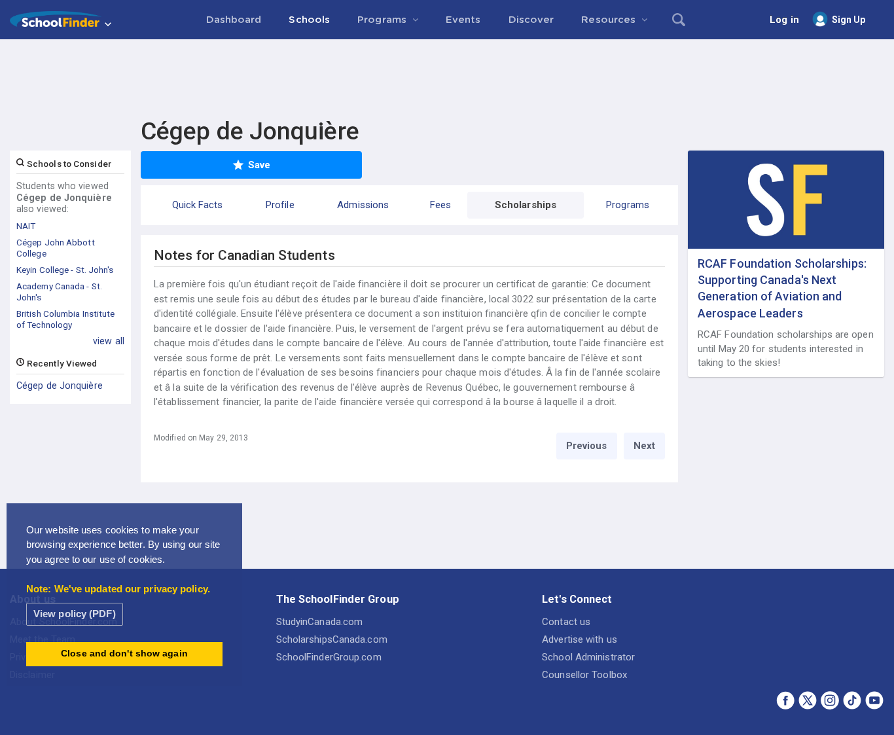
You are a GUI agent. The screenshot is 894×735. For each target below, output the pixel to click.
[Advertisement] (447, 75)
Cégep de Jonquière (59, 385)
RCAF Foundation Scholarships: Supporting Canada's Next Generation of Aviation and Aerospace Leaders (782, 288)
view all (108, 341)
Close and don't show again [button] (124, 653)
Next (644, 446)
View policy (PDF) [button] (74, 613)
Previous (586, 446)
